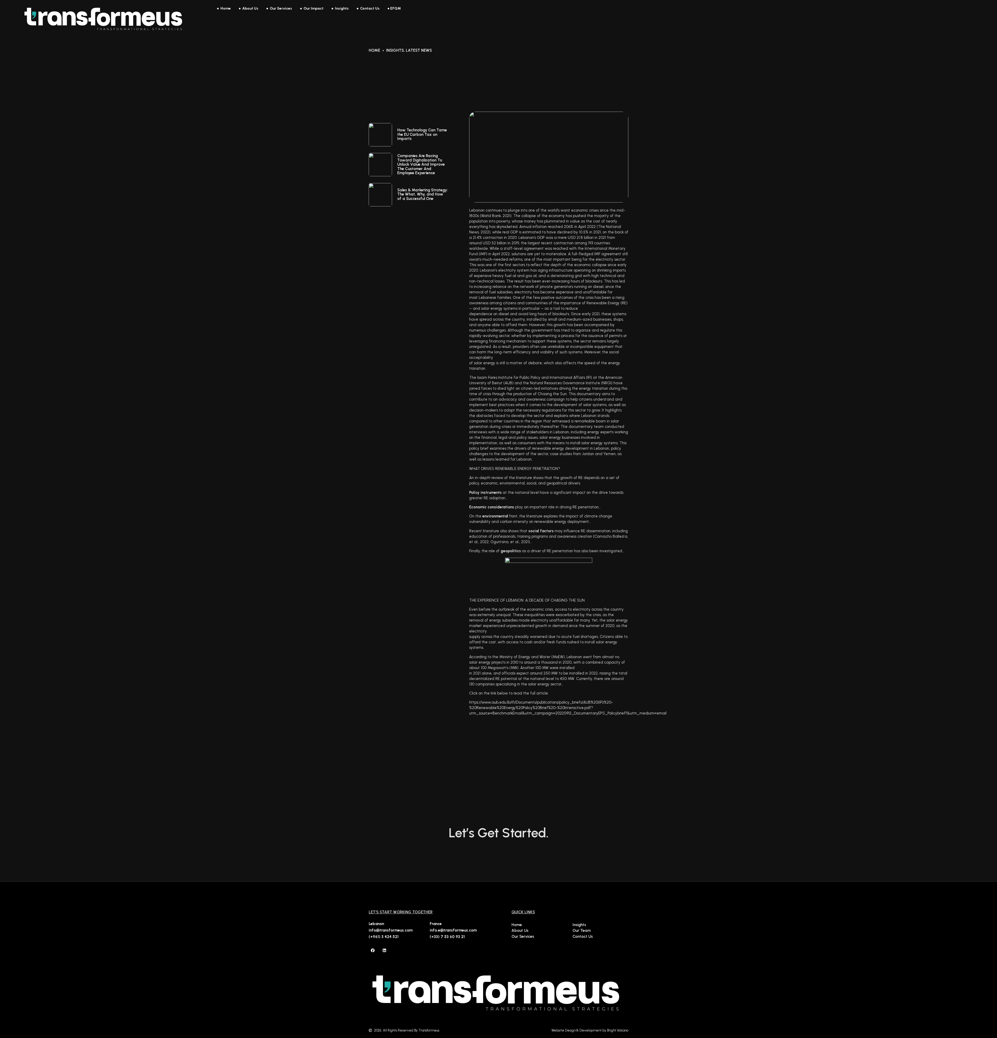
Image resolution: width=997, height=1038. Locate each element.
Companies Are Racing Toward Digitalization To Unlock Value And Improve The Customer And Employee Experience (421, 164)
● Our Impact (312, 8)
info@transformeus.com (391, 930)
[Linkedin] (384, 950)
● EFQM (394, 8)
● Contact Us (368, 8)
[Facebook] (372, 950)
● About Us (248, 8)
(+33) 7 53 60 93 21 (447, 936)
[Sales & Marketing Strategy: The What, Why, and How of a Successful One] (380, 194)
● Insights (340, 8)
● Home (224, 8)
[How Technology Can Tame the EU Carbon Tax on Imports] (380, 134)
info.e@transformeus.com (453, 930)
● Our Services (279, 8)
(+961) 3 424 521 (384, 936)
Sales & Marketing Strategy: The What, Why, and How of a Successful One (422, 194)
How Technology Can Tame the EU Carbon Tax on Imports (422, 134)
